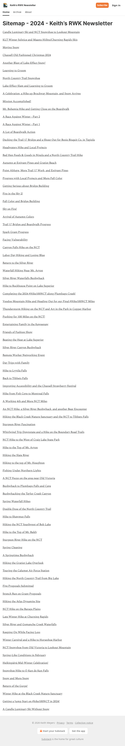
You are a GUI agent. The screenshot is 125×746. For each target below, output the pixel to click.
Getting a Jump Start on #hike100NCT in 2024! (31, 701)
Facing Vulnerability (15, 240)
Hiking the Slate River (16, 455)
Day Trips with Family (16, 363)
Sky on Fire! (10, 209)
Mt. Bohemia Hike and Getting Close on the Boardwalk (36, 109)
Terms (69, 722)
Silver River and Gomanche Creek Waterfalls (29, 624)
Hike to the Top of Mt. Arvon (20, 447)
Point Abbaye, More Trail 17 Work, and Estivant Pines (35, 170)
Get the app (78, 730)
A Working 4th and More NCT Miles (25, 401)
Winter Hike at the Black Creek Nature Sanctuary (32, 694)
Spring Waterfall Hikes (16, 501)
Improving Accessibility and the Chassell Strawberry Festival (39, 386)
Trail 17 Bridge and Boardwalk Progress (27, 224)
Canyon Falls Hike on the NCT (21, 247)
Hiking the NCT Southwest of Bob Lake (27, 524)
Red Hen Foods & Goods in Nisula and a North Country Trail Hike (43, 155)
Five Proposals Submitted (18, 586)
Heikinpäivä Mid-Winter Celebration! (25, 663)
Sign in (116, 5)
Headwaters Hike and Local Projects (25, 147)
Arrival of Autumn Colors (18, 217)
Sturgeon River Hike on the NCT (22, 540)
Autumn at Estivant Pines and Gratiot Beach (29, 163)
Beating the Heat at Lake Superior (23, 340)
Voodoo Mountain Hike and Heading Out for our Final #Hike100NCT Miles (49, 301)
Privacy (60, 722)
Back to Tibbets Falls (15, 378)
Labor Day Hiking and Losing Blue (24, 255)
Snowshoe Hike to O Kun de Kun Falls (26, 671)
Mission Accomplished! (17, 101)
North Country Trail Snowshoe (21, 78)
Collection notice (84, 722)
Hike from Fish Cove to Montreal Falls (26, 393)
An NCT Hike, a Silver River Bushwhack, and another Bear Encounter (45, 409)
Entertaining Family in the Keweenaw (25, 324)
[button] (6, 12)
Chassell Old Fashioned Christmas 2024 (27, 55)
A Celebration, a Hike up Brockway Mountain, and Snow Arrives (42, 93)
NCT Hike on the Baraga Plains (22, 609)
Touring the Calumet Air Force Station (26, 571)
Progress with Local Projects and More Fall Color (32, 178)
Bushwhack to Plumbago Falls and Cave (27, 486)
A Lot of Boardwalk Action (19, 132)
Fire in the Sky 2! (13, 194)
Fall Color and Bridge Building (21, 201)
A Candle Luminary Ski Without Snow (26, 709)
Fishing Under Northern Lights (22, 470)
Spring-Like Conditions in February (24, 655)
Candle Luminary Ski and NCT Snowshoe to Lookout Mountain (41, 32)
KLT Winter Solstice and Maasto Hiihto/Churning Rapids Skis (40, 40)
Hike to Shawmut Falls (16, 517)
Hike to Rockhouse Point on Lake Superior (28, 286)
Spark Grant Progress (16, 232)
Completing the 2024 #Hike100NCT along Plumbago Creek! (39, 294)
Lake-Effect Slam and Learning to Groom (28, 86)
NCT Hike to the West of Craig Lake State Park (31, 440)
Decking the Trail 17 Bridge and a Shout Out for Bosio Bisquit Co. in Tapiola (49, 140)
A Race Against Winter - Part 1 (21, 124)
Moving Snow (11, 47)
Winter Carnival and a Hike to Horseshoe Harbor (32, 640)
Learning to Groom (14, 70)
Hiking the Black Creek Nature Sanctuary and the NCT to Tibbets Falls (46, 417)
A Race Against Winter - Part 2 (21, 117)
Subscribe (102, 5)
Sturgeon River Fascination (19, 424)
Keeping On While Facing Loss (21, 632)
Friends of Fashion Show (17, 332)
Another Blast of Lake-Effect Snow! (24, 63)
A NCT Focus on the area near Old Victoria (29, 478)
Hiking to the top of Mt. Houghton (24, 463)
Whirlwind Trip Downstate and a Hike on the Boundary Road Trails (43, 432)
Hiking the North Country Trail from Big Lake (31, 578)
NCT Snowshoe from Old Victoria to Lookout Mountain (37, 647)
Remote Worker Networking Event (24, 355)
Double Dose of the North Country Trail (27, 509)
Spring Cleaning (12, 547)
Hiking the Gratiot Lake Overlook (23, 563)
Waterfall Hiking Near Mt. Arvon (23, 270)
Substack (46, 739)
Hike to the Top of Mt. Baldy (20, 532)
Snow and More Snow (16, 678)
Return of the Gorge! (15, 686)
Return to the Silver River (18, 263)
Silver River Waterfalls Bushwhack (23, 278)
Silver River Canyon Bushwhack (22, 347)
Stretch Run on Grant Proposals (22, 594)
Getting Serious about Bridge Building (26, 186)
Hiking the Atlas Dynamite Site (21, 601)
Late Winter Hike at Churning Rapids (25, 617)
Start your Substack (54, 730)
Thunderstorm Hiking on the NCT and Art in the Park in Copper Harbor (47, 309)
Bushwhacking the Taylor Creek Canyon (27, 494)
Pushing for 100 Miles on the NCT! (24, 317)
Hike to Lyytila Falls (15, 371)
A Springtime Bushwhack (18, 555)
